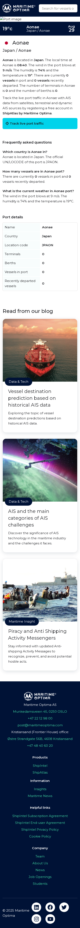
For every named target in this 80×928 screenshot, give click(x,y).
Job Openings (40, 877)
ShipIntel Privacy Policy (40, 829)
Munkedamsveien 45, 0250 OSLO (40, 711)
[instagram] (36, 919)
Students (40, 884)
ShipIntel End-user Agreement (40, 823)
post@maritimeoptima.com (40, 725)
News (40, 870)
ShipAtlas (40, 772)
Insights (40, 789)
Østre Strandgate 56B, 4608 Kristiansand (40, 739)
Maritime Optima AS (40, 705)
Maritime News (40, 796)
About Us (40, 863)
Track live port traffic (27, 123)
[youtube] (50, 919)
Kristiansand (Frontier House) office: (40, 732)
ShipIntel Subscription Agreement (40, 816)
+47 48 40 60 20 (40, 746)
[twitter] (64, 907)
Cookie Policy (40, 836)
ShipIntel (40, 766)
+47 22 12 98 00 (40, 718)
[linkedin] (36, 907)
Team (40, 856)
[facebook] (50, 907)
